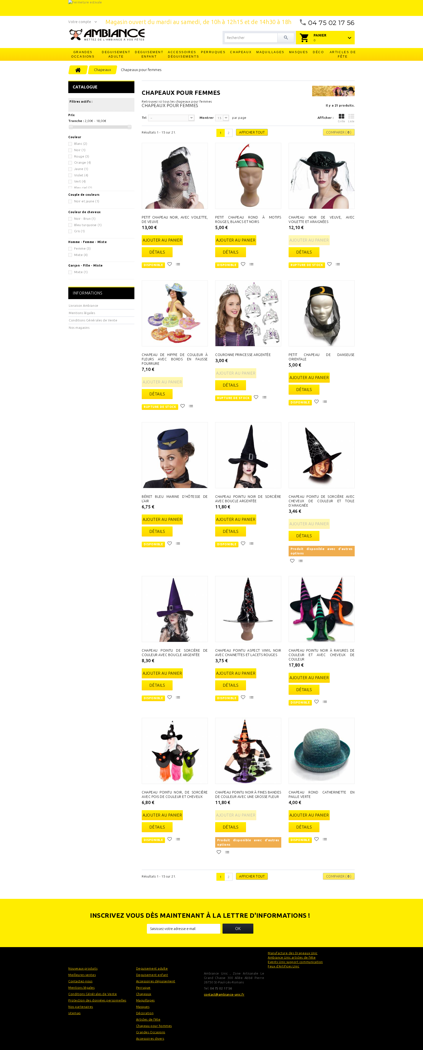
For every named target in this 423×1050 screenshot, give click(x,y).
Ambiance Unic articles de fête (292, 957)
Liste (351, 121)
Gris (79, 231)
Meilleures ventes (82, 975)
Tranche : (76, 120)
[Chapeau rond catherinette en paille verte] (322, 751)
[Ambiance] (106, 34)
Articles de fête (343, 54)
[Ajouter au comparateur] (178, 265)
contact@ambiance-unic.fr (224, 994)
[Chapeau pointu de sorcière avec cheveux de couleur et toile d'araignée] (322, 455)
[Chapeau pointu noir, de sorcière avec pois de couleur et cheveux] (175, 751)
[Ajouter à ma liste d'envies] (170, 265)
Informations (87, 293)
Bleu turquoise (88, 225)
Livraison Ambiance (83, 305)
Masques (298, 52)
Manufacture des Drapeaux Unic (292, 953)
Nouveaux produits (82, 968)
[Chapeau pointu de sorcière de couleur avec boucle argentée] (175, 609)
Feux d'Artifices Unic (283, 966)
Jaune (81, 169)
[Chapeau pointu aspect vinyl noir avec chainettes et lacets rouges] (248, 609)
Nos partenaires (80, 1006)
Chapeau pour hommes (154, 1025)
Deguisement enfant (149, 54)
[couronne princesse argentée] (248, 313)
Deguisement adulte (116, 54)
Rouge (81, 156)
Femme (82, 248)
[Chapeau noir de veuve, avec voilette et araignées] (322, 176)
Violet (81, 175)
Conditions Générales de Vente (93, 320)
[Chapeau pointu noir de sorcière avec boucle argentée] (248, 455)
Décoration (144, 1013)
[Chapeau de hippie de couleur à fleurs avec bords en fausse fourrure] (175, 313)
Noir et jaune (86, 201)
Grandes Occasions (82, 54)
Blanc (80, 143)
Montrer (207, 117)
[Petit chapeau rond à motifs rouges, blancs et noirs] (248, 176)
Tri (144, 117)
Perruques (213, 52)
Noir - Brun (85, 218)
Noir (80, 150)
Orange (82, 162)
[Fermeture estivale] (211, 8)
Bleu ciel (83, 187)
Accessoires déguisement (155, 981)
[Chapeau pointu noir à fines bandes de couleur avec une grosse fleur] (248, 751)
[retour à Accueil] (78, 69)
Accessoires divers (150, 1038)
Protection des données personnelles (97, 1000)
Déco (318, 52)
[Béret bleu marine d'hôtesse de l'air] (175, 455)
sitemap (74, 1013)
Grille (341, 121)
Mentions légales (82, 313)
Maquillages (270, 52)
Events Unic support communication (295, 962)
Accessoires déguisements (182, 54)
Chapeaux (241, 52)
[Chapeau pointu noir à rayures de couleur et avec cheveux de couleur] (322, 609)
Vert (80, 181)
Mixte (81, 254)
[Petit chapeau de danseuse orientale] (322, 313)
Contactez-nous (80, 981)
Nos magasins (79, 327)
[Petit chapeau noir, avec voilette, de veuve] (175, 176)
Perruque (143, 987)
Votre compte (79, 22)
